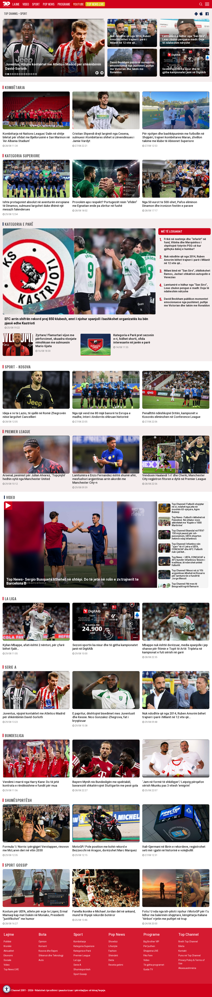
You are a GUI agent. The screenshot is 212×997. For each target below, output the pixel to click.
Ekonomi (8, 955)
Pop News (48, 4)
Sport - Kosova (18, 366)
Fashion (112, 951)
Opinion (43, 941)
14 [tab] (36, 74)
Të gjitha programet (153, 964)
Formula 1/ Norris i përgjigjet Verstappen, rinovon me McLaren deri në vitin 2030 (36, 850)
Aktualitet (9, 951)
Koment (43, 946)
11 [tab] (29, 74)
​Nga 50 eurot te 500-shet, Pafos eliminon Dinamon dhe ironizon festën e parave (169, 206)
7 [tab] (20, 74)
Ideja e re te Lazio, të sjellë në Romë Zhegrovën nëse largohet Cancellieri (34, 417)
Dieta (111, 960)
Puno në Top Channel (189, 955)
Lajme (15, 4)
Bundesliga (14, 735)
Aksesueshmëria (187, 968)
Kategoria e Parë (19, 224)
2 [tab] (8, 74)
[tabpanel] (54, 48)
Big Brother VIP (151, 941)
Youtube (78, 4)
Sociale (7, 960)
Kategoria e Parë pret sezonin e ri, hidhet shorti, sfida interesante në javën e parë (133, 341)
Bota (42, 934)
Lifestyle (112, 946)
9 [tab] (24, 74)
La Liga (10, 598)
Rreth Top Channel (188, 941)
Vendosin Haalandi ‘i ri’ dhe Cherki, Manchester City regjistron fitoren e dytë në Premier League (174, 479)
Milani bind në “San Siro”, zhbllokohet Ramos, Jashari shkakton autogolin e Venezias (187, 274)
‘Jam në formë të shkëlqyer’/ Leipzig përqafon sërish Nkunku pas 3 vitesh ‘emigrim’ (173, 786)
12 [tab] (31, 74)
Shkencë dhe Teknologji (51, 955)
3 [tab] (10, 74)
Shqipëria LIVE (150, 951)
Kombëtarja (15, 87)
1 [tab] (6, 74)
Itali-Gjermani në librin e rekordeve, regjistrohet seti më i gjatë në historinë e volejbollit (173, 850)
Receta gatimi (115, 964)
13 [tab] (33, 74)
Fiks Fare (148, 955)
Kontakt (182, 951)
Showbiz (113, 941)
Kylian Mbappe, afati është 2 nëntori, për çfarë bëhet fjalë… (33, 649)
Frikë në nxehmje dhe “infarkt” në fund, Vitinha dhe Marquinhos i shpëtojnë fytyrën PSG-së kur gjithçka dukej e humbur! (185, 244)
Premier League (17, 431)
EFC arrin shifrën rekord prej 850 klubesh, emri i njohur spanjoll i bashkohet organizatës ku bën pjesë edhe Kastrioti (76, 323)
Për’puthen (149, 946)
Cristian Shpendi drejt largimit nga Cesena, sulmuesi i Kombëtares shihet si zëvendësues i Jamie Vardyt (103, 139)
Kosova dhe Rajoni (48, 951)
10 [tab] (26, 74)
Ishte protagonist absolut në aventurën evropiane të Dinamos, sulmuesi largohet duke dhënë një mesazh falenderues (36, 208)
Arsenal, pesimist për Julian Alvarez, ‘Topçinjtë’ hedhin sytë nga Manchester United (34, 479)
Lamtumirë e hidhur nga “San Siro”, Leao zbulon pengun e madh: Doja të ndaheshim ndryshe (186, 288)
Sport (36, 4)
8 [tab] (22, 74)
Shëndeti (113, 955)
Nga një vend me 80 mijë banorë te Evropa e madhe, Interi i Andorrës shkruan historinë (101, 417)
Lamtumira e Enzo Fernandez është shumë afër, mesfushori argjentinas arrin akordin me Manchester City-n (104, 481)
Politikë (7, 941)
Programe (64, 4)
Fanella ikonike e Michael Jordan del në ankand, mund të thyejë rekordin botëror (103, 915)
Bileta (181, 946)
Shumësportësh (18, 800)
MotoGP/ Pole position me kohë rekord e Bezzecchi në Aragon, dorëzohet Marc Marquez (104, 850)
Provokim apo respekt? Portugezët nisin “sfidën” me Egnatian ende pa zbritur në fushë (104, 206)
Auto (41, 960)
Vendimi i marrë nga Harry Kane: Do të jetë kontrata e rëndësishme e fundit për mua (31, 786)
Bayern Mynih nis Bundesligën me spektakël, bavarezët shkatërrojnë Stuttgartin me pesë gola (105, 786)
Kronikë (7, 946)
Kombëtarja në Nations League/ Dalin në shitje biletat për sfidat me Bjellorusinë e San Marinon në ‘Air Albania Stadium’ (36, 139)
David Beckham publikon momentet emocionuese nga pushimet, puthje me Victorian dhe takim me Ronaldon (187, 302)
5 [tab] (15, 74)
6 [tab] (17, 74)
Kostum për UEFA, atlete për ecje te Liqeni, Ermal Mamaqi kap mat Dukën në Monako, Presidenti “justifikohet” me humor (35, 917)
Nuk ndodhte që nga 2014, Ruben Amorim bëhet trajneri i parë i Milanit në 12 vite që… (187, 260)
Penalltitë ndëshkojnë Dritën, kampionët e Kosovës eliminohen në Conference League (171, 417)
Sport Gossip (16, 865)
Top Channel (188, 934)
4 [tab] (13, 74)
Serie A (10, 667)
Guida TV (148, 969)
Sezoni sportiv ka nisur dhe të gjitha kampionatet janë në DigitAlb (105, 649)
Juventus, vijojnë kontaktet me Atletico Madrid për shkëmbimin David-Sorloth (34, 717)
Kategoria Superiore (22, 155)
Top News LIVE (95, 4)
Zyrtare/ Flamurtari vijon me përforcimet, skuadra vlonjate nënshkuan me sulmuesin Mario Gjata (55, 342)
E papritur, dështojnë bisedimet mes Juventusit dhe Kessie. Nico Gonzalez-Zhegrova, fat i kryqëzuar (103, 719)
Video (26, 4)
